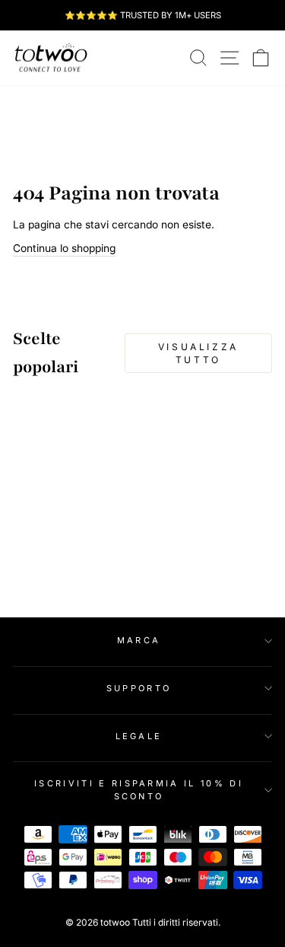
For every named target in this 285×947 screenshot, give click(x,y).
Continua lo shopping (64, 248)
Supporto (139, 688)
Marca (139, 640)
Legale (139, 736)
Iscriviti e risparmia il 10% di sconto (138, 790)
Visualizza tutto (198, 353)
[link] (51, 57)
